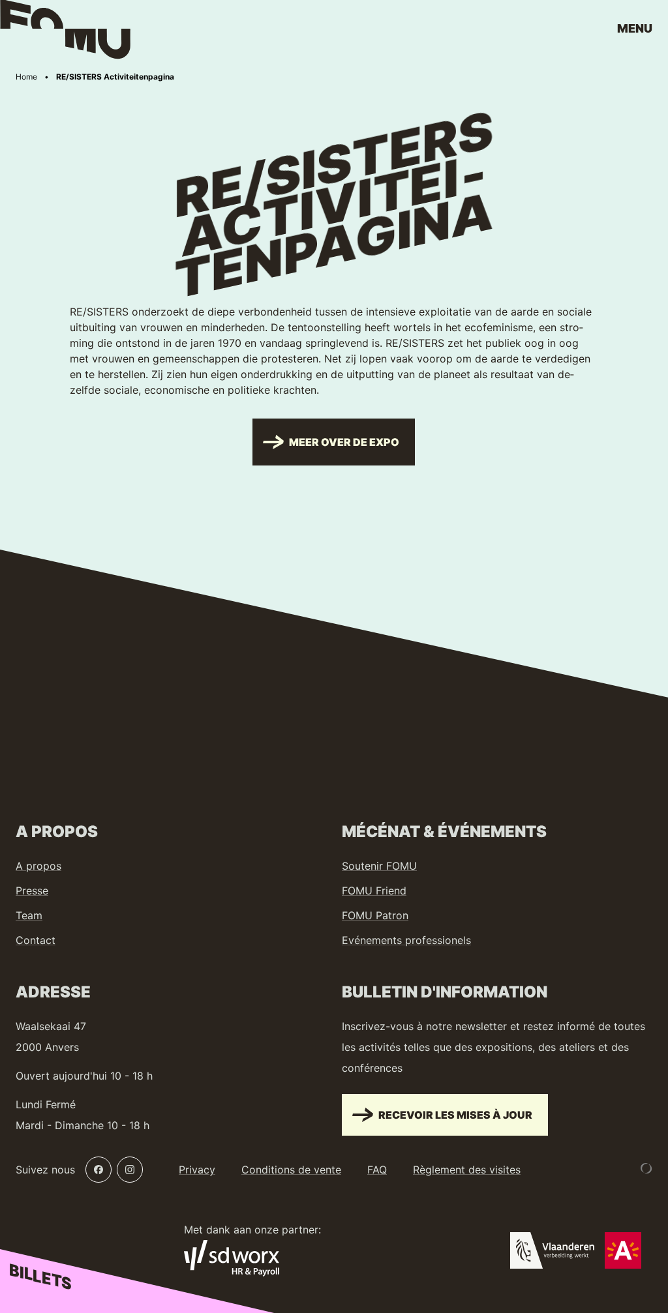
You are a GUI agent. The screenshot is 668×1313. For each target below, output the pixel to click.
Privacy (197, 1169)
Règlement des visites (467, 1169)
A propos (38, 865)
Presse (32, 890)
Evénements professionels (406, 940)
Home (26, 76)
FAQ (377, 1169)
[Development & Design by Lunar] (646, 1168)
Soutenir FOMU (379, 865)
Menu (634, 28)
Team (29, 915)
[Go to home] (65, 32)
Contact (35, 940)
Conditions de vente (291, 1169)
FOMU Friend (374, 890)
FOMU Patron (375, 915)
